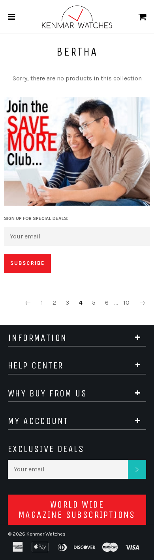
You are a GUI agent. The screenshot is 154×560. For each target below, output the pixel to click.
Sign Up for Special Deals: (36, 218)
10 (126, 302)
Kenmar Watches (46, 534)
